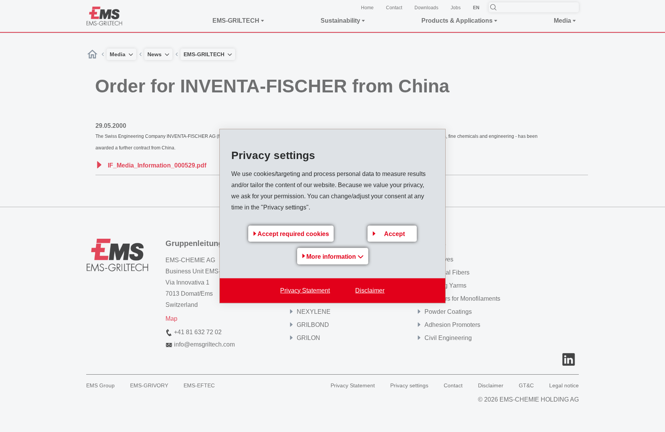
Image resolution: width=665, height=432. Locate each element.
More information (332, 256)
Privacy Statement (305, 290)
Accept (394, 233)
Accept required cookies (293, 233)
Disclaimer (369, 290)
